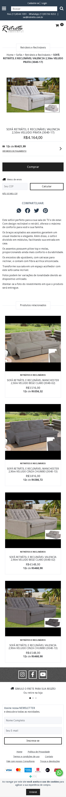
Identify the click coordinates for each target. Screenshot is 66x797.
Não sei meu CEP (10, 194)
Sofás (19, 54)
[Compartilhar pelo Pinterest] (45, 211)
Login (44, 3)
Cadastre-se (33, 3)
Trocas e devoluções (50, 761)
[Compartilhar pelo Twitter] (36, 211)
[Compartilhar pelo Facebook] (27, 211)
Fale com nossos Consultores (20, 761)
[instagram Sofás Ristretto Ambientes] (22, 675)
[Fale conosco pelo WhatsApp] (59, 772)
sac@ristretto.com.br (33, 17)
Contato (49, 756)
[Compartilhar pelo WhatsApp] (20, 211)
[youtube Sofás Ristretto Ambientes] (43, 675)
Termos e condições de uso (26, 756)
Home (10, 54)
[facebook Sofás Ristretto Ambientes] (33, 675)
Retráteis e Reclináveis (37, 54)
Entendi (33, 792)
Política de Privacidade (39, 751)
